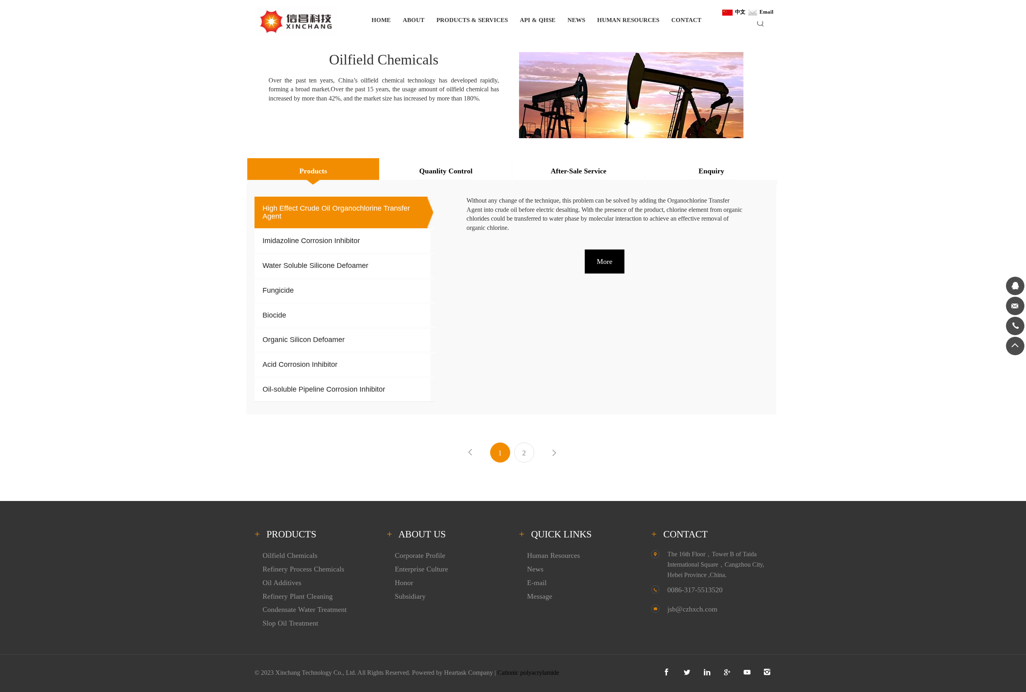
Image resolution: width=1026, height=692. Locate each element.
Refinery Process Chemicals (303, 569)
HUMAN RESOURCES (628, 20)
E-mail (537, 583)
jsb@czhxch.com (692, 609)
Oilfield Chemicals (290, 555)
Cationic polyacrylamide (528, 672)
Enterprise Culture (421, 569)
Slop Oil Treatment (290, 623)
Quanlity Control (446, 171)
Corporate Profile (420, 555)
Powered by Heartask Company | (454, 672)
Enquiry (711, 171)
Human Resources (553, 555)
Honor (404, 583)
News (535, 569)
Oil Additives (282, 583)
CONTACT (686, 20)
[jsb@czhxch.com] (1015, 306)
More (604, 261)
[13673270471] (1015, 326)
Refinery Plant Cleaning (298, 596)
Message (539, 596)
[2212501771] (1015, 286)
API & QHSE (537, 20)
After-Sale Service (578, 171)
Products (313, 171)
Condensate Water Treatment (305, 610)
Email (765, 12)
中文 (739, 12)
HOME (381, 20)
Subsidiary (410, 596)
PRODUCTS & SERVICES (472, 20)
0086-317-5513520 (695, 590)
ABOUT (413, 20)
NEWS (576, 20)
